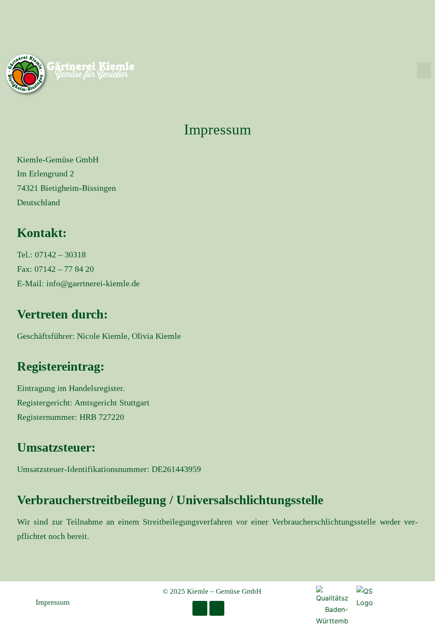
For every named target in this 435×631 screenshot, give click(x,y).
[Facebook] (199, 608)
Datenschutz (105, 602)
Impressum (53, 602)
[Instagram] (216, 608)
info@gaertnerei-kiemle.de (93, 283)
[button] (424, 70)
